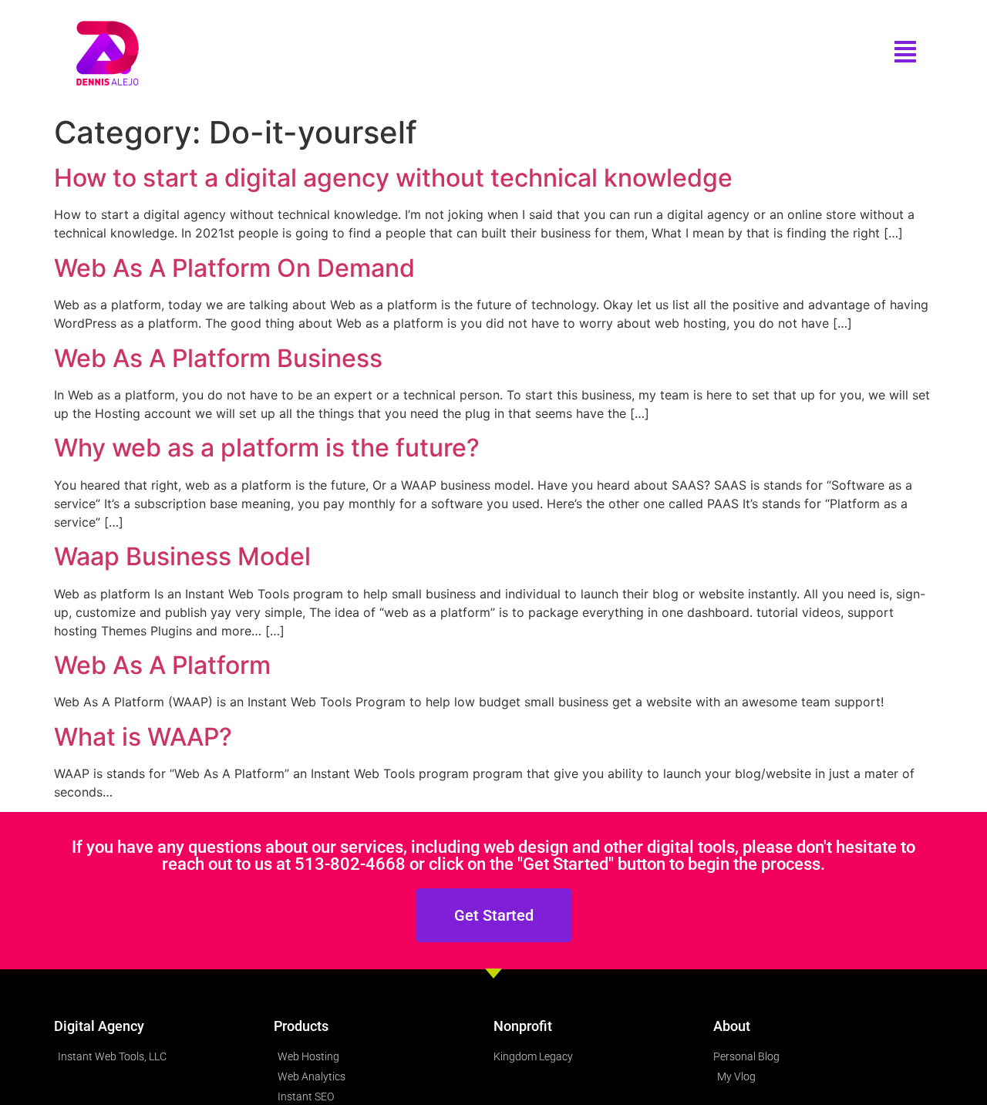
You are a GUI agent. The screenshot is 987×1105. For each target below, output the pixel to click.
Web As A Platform (162, 665)
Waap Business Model (182, 556)
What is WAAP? (143, 737)
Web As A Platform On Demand (234, 268)
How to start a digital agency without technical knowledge (393, 178)
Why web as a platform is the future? (267, 448)
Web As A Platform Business (218, 358)
